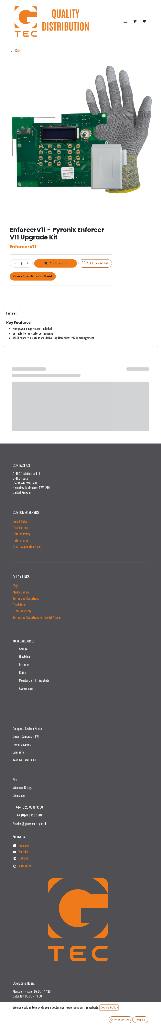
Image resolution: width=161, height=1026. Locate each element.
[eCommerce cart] (135, 21)
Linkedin (23, 858)
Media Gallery (21, 592)
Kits (17, 50)
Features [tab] (11, 313)
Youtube (23, 851)
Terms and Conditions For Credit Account (37, 617)
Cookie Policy (109, 1007)
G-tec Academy (22, 611)
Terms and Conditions (26, 598)
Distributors (20, 527)
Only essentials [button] (120, 1019)
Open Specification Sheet (32, 276)
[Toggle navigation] (125, 21)
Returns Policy (21, 534)
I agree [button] (140, 1019)
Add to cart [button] (58, 263)
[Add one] (28, 263)
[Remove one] (14, 263)
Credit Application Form (27, 546)
